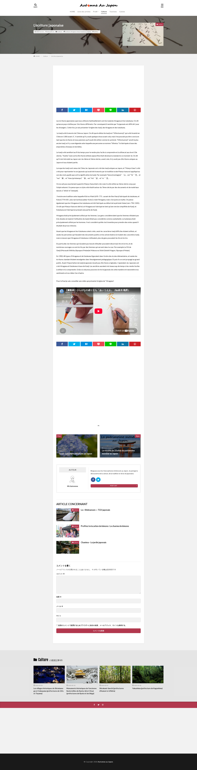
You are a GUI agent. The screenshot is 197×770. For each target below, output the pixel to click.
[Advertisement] (98, 85)
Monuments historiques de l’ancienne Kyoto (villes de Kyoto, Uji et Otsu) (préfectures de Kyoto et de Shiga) (81, 690)
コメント (60, 574)
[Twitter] (74, 110)
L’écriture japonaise (57, 56)
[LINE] (110, 110)
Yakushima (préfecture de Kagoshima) (147, 688)
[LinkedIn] (122, 110)
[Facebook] (62, 110)
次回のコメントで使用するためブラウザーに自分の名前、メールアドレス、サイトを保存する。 (92, 625)
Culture (104, 12)
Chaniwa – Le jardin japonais (93, 542)
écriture (67, 32)
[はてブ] (86, 110)
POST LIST (113, 485)
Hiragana (73, 32)
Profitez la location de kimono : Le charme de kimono (105, 526)
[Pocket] (98, 110)
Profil (95, 12)
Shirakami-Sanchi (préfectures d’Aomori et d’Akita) (111, 689)
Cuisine (122, 12)
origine (89, 32)
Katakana (83, 32)
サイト (58, 616)
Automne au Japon (105, 762)
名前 (58, 597)
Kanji (78, 32)
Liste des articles (84, 12)
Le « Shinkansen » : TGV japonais (95, 510)
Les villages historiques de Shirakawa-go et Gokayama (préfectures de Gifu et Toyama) (49, 690)
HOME (72, 12)
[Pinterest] (135, 110)
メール (59, 606)
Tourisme (113, 12)
